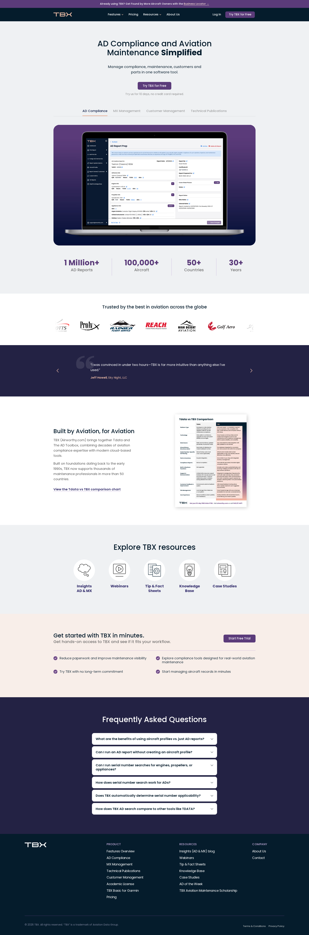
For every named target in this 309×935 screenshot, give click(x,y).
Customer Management (125, 877)
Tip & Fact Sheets (192, 864)
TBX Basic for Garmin (123, 890)
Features (114, 14)
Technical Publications (123, 871)
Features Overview (121, 851)
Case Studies (189, 877)
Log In (217, 14)
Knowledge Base (191, 871)
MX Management (120, 864)
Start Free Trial (240, 638)
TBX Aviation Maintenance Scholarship (208, 890)
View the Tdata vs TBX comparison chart (87, 489)
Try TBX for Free (240, 14)
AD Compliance (118, 858)
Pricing (133, 14)
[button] (115, 14)
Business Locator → (196, 4)
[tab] (94, 111)
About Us (173, 14)
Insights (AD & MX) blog (197, 851)
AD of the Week (190, 884)
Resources (150, 14)
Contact (258, 858)
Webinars (186, 858)
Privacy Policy (276, 926)
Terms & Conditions (254, 926)
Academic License (120, 884)
